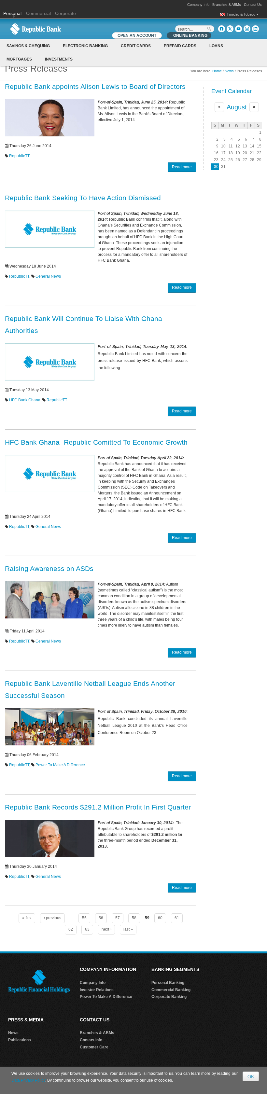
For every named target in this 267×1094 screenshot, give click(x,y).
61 (177, 918)
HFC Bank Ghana (24, 400)
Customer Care (94, 1047)
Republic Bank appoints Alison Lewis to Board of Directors (95, 86)
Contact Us (253, 5)
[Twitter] (230, 28)
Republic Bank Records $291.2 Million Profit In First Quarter (98, 807)
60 (160, 918)
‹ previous (52, 918)
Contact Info (91, 1040)
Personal (13, 13)
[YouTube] (238, 28)
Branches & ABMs (226, 5)
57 (117, 918)
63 (87, 929)
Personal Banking (167, 982)
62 (70, 929)
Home (217, 71)
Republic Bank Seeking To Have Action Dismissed (83, 197)
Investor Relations (97, 990)
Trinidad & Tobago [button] (241, 14)
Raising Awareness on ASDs (49, 568)
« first (27, 918)
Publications (19, 1040)
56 (101, 918)
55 (84, 918)
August (237, 107)
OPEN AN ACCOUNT (137, 35)
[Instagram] (247, 28)
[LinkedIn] (255, 28)
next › (106, 929)
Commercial (38, 13)
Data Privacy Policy (28, 1080)
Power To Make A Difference (60, 765)
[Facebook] (221, 28)
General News (48, 276)
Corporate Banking (169, 996)
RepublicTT (19, 156)
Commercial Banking (170, 990)
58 (134, 918)
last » (128, 929)
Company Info (198, 5)
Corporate (65, 13)
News (229, 71)
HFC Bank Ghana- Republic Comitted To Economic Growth (96, 442)
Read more (182, 167)
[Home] (35, 28)
